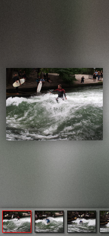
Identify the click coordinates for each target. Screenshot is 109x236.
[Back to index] (5, 4)
